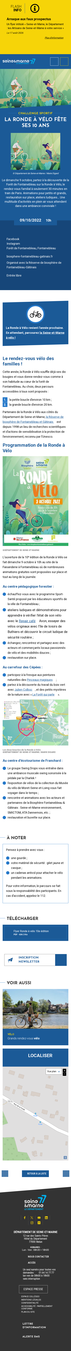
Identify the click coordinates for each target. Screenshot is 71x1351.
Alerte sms (31, 1336)
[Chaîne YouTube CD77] (39, 1217)
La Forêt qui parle (43, 694)
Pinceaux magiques (40, 679)
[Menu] (64, 61)
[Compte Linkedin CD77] (46, 1217)
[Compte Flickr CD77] (39, 1222)
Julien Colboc (23, 689)
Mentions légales (31, 1299)
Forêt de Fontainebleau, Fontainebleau (31, 248)
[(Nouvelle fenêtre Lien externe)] (37, 1272)
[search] (54, 61)
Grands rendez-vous (24, 1038)
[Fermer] (66, 7)
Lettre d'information (34, 1326)
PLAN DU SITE (28, 1312)
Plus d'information (54, 37)
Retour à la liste (36, 1173)
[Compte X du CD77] (32, 1217)
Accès (32, 1262)
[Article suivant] (67, 27)
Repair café (27, 621)
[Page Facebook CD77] (24, 1217)
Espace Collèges (30, 1296)
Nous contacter (38, 1256)
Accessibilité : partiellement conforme (37, 1307)
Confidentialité (29, 1303)
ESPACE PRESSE (33, 1289)
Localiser (40, 1055)
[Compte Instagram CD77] (32, 1222)
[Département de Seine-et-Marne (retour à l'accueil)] (19, 61)
